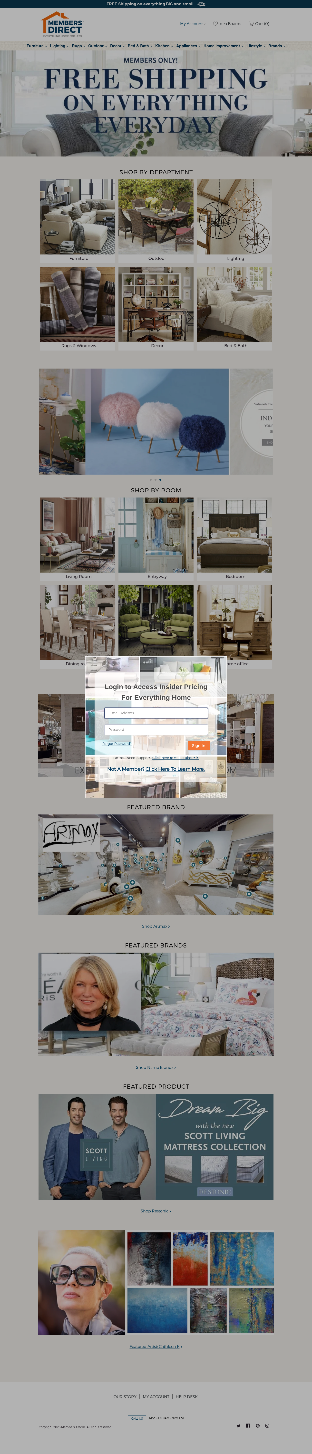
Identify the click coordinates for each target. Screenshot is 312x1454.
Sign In (198, 745)
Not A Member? (156, 769)
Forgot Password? (117, 744)
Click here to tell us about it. (175, 758)
